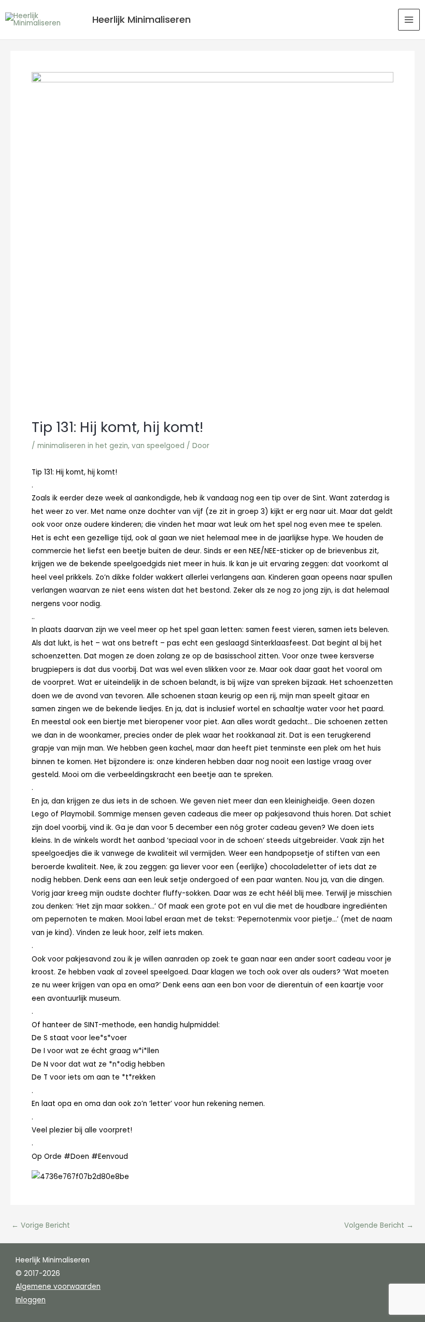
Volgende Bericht (379, 1225)
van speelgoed (158, 446)
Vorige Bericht (40, 1225)
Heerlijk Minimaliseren (141, 19)
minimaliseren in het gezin (82, 446)
